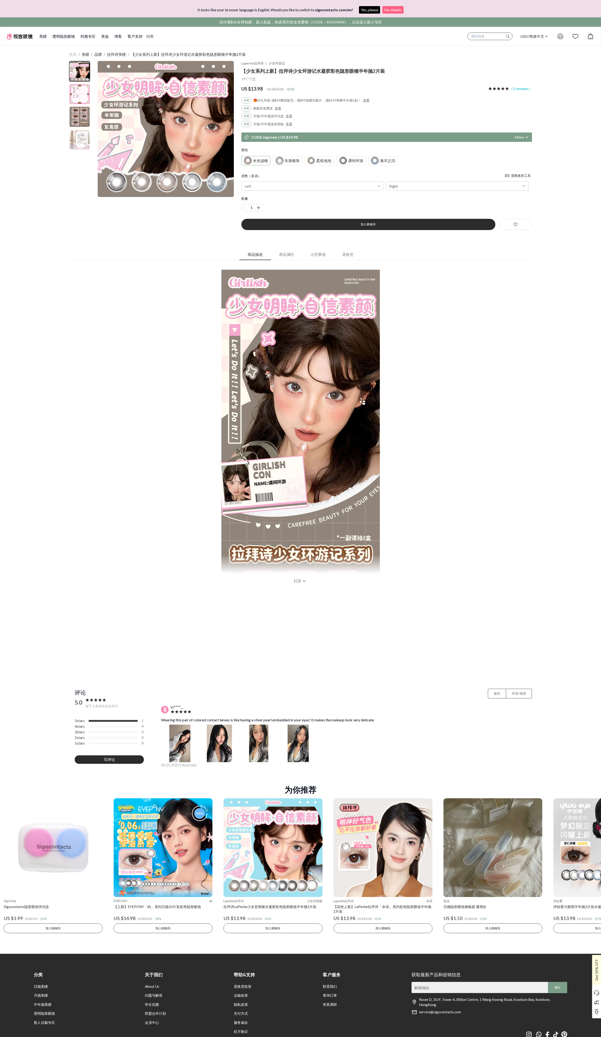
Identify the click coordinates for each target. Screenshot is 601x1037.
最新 (497, 693)
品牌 (98, 54)
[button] (312, 186)
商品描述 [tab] (255, 254)
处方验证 (241, 1031)
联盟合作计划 (155, 1013)
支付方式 (241, 1013)
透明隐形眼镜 (63, 36)
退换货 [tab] (347, 254)
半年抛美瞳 (42, 1004)
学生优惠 (152, 1004)
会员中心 (152, 1022)
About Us (152, 986)
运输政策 (241, 995)
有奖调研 (330, 1004)
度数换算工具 (521, 176)
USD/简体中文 (532, 36)
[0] (590, 36)
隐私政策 (241, 1004)
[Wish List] (575, 36)
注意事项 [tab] (318, 254)
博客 (118, 36)
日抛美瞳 (41, 986)
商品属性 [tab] (286, 254)
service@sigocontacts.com (440, 1012)
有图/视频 (519, 693)
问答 (150, 36)
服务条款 (241, 1022)
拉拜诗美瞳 (116, 54)
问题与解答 (153, 995)
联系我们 (330, 986)
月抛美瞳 (41, 995)
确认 (558, 987)
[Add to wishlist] (515, 224)
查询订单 (330, 995)
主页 (73, 54)
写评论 (109, 759)
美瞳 (43, 36)
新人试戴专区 (44, 1022)
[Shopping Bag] (590, 36)
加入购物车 (368, 224)
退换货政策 (242, 986)
